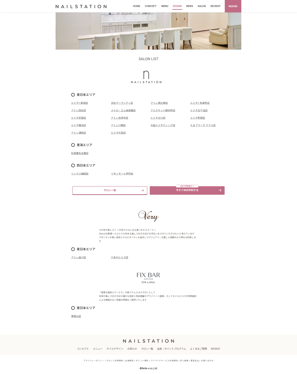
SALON (202, 6)
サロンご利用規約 (114, 361)
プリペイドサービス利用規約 (164, 361)
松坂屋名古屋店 (79, 153)
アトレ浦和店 (78, 132)
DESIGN (177, 6)
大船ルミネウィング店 (163, 125)
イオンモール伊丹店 (122, 173)
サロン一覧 (110, 190)
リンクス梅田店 (79, 173)
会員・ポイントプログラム (171, 348)
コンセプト (83, 348)
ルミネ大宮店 (118, 132)
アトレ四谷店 (78, 110)
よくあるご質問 (198, 348)
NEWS (189, 6)
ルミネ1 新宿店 (79, 103)
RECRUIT (216, 6)
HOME (136, 6)
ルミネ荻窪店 (78, 117)
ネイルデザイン (114, 348)
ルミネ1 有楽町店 (200, 103)
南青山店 (76, 316)
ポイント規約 (142, 361)
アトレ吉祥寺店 (119, 117)
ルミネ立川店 (158, 117)
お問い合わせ (207, 361)
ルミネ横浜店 (78, 125)
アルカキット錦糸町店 (163, 110)
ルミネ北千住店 (199, 110)
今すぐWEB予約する (187, 190)
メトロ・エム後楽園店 (123, 110)
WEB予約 (233, 6)
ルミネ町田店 (197, 117)
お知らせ (132, 348)
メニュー (97, 348)
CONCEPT (151, 6)
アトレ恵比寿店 (159, 103)
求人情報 (184, 361)
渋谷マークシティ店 (122, 103)
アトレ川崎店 (118, 125)
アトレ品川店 (78, 257)
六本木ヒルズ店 (119, 257)
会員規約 (129, 361)
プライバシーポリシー (93, 361)
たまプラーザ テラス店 (203, 125)
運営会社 (195, 361)
